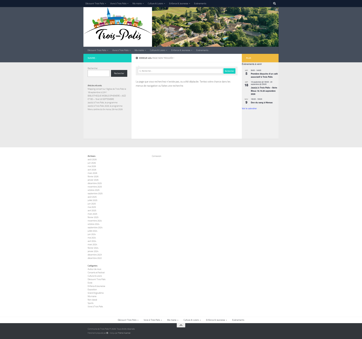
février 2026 (93, 176)
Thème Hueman (124, 333)
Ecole (90, 282)
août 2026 (92, 159)
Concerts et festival (96, 272)
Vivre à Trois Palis (118, 3)
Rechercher (93, 68)
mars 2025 (92, 214)
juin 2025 (92, 203)
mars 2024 (92, 244)
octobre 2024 (93, 224)
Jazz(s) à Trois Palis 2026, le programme (105, 106)
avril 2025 (92, 210)
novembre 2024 (95, 220)
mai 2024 (92, 237)
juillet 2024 (92, 231)
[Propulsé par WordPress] (107, 333)
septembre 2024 (95, 227)
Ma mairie (137, 3)
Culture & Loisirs (155, 3)
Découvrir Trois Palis (94, 3)
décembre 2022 (95, 258)
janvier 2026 (93, 180)
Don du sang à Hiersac (262, 102)
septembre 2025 (95, 193)
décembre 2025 (95, 183)
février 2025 (93, 217)
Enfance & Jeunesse (178, 3)
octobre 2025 (93, 190)
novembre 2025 (95, 186)
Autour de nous (94, 269)
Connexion (156, 156)
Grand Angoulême (96, 293)
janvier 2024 (93, 251)
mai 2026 (92, 166)
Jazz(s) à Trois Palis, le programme (103, 102)
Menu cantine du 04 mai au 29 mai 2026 (105, 109)
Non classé (92, 299)
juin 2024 (92, 234)
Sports (90, 303)
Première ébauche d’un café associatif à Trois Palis (264, 75)
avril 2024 (92, 241)
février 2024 (93, 248)
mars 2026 (92, 173)
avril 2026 (92, 169)
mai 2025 (92, 207)
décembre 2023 (95, 254)
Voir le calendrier (249, 108)
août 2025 (92, 197)
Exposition (92, 289)
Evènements (200, 3)
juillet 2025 (92, 200)
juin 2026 (92, 163)
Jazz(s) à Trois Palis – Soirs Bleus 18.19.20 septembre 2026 (264, 90)
